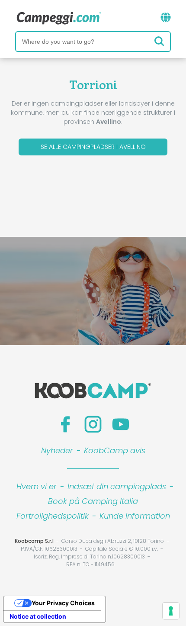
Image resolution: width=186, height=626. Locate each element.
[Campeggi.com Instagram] (93, 424)
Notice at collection (38, 616)
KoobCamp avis (114, 450)
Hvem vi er (36, 486)
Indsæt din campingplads (116, 486)
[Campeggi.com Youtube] (120, 424)
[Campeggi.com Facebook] (65, 424)
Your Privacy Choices (63, 603)
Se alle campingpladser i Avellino (93, 146)
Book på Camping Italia (93, 501)
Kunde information (134, 515)
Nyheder (57, 450)
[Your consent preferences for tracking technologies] (171, 611)
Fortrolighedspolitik (52, 515)
